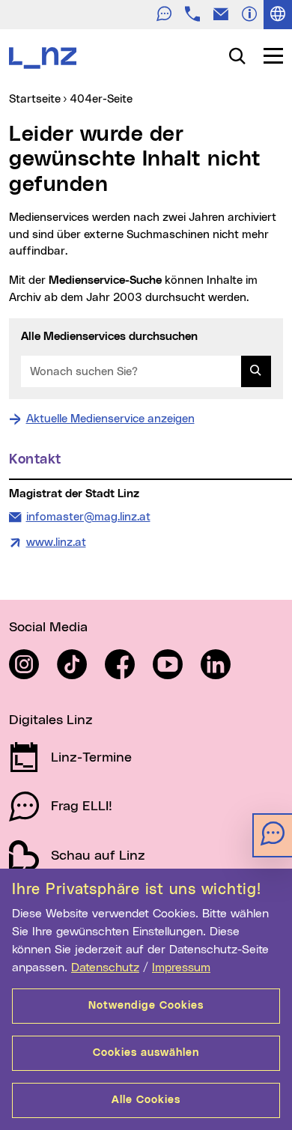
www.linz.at (56, 542)
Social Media (48, 627)
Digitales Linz (51, 720)
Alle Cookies (146, 1100)
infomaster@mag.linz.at (87, 517)
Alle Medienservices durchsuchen (109, 336)
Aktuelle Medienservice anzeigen (110, 419)
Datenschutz (105, 967)
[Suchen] (256, 371)
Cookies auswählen (146, 1053)
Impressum (181, 967)
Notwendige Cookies (146, 1005)
